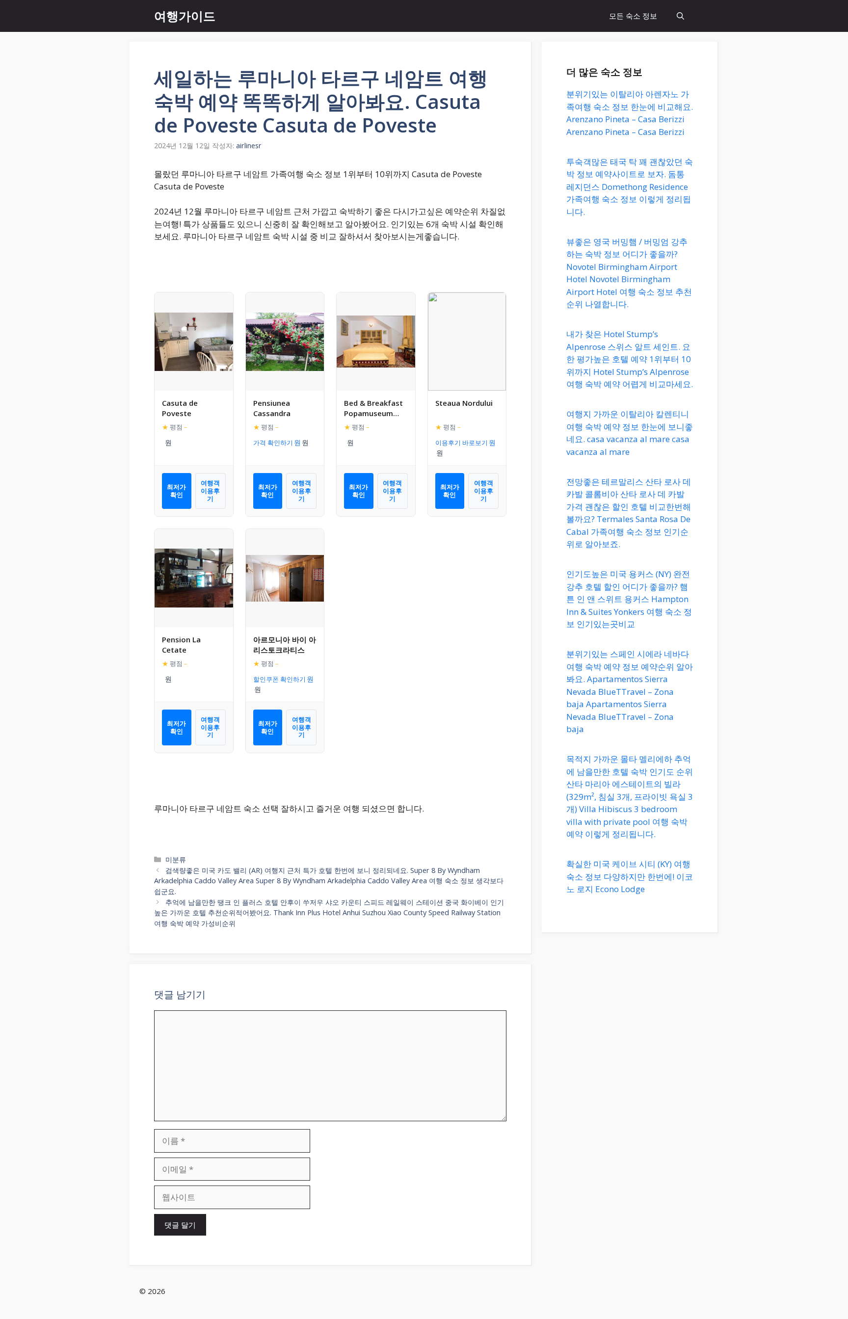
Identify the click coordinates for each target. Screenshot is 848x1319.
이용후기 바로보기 (461, 442)
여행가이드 (184, 15)
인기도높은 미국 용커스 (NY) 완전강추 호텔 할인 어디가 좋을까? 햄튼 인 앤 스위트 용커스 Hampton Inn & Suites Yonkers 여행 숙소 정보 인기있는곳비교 (629, 599)
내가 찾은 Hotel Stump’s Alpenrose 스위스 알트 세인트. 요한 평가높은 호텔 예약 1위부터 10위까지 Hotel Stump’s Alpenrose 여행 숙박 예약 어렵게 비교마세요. (629, 359)
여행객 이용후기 (210, 490)
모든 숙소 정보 (633, 16)
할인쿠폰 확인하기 (279, 679)
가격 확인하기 (273, 442)
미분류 (175, 859)
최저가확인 (176, 490)
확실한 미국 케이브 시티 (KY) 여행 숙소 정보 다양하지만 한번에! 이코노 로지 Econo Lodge (629, 876)
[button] (680, 16)
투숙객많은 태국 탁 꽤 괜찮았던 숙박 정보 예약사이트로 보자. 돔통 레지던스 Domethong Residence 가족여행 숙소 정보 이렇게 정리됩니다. (629, 186)
